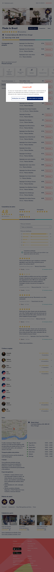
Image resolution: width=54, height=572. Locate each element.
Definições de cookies (18, 98)
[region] (27, 92)
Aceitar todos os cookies (35, 98)
